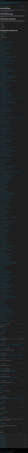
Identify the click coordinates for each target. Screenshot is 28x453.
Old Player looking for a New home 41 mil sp (5, 207)
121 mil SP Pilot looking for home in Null (4, 48)
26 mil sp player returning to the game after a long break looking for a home (8, 56)
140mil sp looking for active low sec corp (4, 229)
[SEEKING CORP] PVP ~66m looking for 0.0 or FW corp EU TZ (7, 276)
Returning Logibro (2, 164)
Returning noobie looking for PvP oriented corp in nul (6, 253)
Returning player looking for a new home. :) (5, 310)
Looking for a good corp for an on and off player (5, 279)
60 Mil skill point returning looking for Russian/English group (7, 311)
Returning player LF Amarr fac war (4, 122)
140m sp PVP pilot (2, 252)
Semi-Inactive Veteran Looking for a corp (4, 226)
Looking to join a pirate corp (3, 168)
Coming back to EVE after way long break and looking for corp (7, 41)
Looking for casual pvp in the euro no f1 (4, 106)
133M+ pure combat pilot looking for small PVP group (6, 140)
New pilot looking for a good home (4, 129)
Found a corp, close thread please (4, 298)
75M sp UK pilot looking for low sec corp (4, 79)
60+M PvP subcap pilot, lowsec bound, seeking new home (6, 71)
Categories (3, 450)
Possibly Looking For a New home (4, 225)
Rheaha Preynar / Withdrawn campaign (4, 295)
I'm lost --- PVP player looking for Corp (4, 271)
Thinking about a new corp (3, 233)
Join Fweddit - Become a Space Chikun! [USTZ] (9, 2)
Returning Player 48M (2, 145)
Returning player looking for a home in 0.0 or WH (5, 144)
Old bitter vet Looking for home (3, 283)
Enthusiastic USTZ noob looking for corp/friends (5, 264)
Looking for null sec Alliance (3, 244)
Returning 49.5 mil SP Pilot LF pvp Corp (4, 90)
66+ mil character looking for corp (4, 248)
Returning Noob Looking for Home (4, 206)
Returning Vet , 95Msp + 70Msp (3, 153)
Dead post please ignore (3, 443)
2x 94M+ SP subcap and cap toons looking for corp (5, 52)
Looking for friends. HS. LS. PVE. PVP (4, 59)
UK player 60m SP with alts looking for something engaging (6, 133)
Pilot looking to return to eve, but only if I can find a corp (6, 45)
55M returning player (2, 44)
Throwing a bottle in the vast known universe (5, 86)
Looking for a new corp (2, 299)
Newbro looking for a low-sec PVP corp (4, 230)
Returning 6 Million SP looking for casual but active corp (6, 291)
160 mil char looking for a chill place (4, 307)
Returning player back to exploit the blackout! (5, 137)
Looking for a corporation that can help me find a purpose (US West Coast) (8, 221)
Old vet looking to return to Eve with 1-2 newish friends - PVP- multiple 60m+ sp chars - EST (10, 171)
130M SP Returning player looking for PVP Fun (5, 94)
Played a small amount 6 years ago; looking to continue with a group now (8, 102)
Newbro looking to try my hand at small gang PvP (5, 176)
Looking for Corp (2, 303)
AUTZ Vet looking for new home (4, 49)
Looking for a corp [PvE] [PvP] (3, 68)
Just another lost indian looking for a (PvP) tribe (5, 114)
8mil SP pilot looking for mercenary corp (4, 275)
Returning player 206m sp (3, 237)
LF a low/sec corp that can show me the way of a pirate (6, 321)
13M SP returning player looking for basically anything (6, 110)
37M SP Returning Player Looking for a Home (5, 67)
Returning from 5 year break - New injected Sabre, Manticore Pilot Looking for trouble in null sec (10, 117)
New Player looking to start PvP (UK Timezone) (5, 156)
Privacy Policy (14, 450)
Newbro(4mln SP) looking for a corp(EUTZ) (5, 287)
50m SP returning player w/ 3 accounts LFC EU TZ (6, 179)
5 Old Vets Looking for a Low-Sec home (4, 99)
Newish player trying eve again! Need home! (5, 87)
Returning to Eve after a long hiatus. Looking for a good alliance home (8, 60)
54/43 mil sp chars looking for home (4, 241)
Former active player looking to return (4, 214)
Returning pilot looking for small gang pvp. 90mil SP (6, 198)
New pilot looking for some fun (3, 148)
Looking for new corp (3, 440)
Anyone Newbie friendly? (3, 160)
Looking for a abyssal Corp (3, 118)
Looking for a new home (3, 64)
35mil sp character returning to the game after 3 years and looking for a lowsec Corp (9, 261)
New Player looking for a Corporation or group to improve (6, 63)
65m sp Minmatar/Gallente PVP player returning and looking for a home (8, 217)
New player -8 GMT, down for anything (4, 152)
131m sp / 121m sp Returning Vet (4, 203)
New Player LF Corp (2, 202)
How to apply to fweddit (3, 33)
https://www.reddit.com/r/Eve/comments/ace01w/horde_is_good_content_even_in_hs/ (9, 377)
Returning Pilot (2, 163)
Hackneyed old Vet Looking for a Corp (4, 126)
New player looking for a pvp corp (4, 91)
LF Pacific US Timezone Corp (3, 318)
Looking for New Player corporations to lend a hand (6, 314)
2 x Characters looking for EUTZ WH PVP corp (5, 249)
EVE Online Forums (2, 0)
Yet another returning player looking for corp (5, 222)
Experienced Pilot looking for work (4, 187)
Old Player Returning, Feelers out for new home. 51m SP (6, 257)
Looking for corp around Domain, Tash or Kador (5, 141)
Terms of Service (10, 450)
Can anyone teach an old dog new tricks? (4, 280)
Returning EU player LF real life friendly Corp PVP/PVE (6, 167)
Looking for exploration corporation (4, 190)
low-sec (3, 4)
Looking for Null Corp (2, 113)
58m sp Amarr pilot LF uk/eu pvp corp (4, 72)
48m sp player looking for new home (4, 256)
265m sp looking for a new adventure (4, 195)
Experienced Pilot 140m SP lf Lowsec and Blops (5, 121)
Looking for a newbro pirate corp (4, 210)
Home (1, 450)
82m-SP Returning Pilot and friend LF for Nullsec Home (6, 172)
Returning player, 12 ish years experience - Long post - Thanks (7, 194)
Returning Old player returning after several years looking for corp (7, 175)
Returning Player (2, 306)
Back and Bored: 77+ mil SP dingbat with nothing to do (6, 149)
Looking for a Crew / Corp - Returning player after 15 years (6, 245)
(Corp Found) (1, 302)
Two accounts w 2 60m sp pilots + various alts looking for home (7, 284)
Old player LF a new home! (3, 183)
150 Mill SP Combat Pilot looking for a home (5, 191)
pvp (4, 4)
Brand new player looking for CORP (4, 180)
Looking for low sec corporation (3, 218)
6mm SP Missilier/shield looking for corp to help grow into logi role (7, 75)
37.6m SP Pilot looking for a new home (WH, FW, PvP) (6, 95)
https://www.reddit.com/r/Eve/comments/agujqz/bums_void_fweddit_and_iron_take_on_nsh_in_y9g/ (11, 398)
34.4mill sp (1, 125)
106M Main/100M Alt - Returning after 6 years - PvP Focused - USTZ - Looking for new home (10, 98)
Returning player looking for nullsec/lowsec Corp (5, 272)
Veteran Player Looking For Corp (4, 288)
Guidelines (6, 450)
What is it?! (1, 268)
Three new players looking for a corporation (5, 260)
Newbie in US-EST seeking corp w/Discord (5, 199)
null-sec (1, 4)
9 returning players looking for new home (4, 83)
